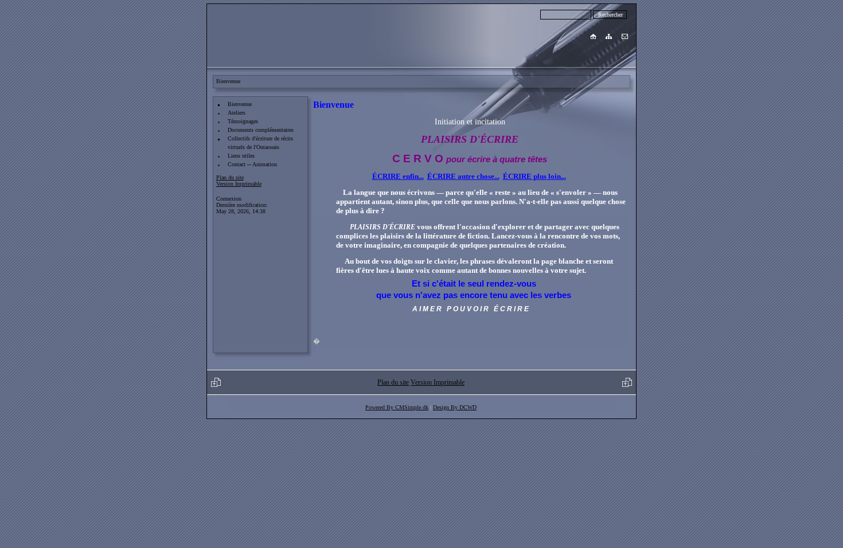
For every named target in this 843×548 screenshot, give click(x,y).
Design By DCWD (455, 407)
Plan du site (230, 177)
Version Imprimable (239, 184)
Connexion (228, 198)
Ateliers (236, 112)
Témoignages (243, 121)
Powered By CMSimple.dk (396, 407)
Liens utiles (241, 155)
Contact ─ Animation (252, 164)
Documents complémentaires (261, 130)
